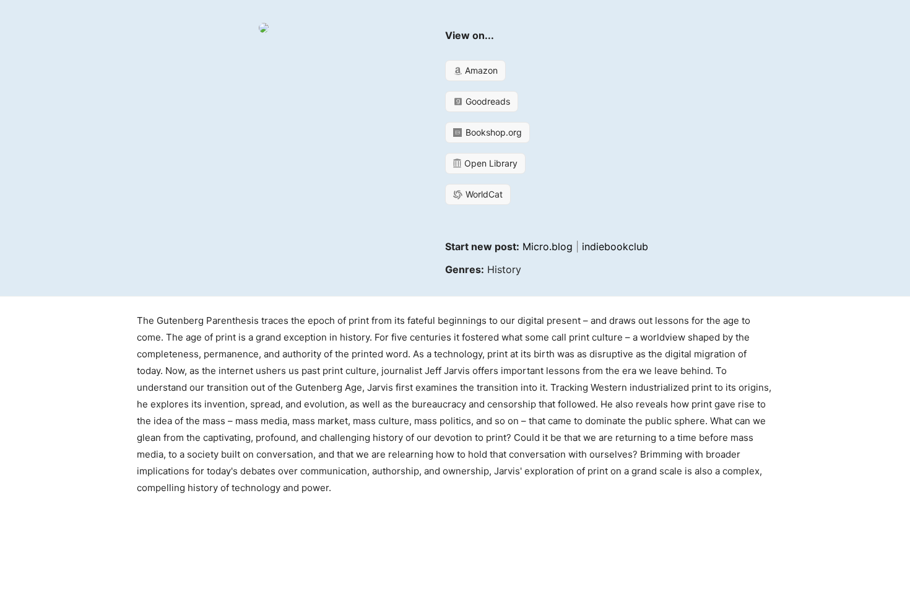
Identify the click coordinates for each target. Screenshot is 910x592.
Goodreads (486, 101)
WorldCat (483, 194)
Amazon (480, 70)
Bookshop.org (492, 132)
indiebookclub (615, 246)
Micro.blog (547, 246)
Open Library (490, 163)
